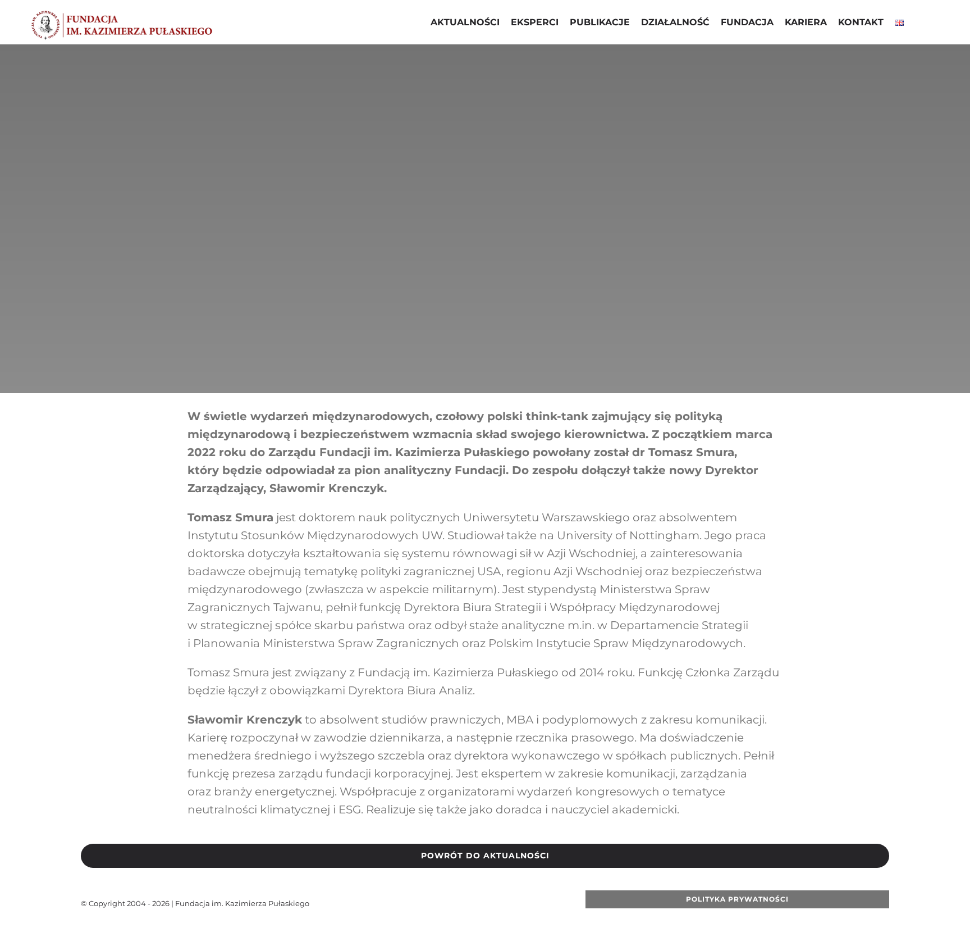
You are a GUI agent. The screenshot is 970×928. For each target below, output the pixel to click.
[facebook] (420, 903)
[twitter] (438, 903)
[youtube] (456, 903)
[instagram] (474, 903)
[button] (918, 24)
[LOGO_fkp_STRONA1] (121, 13)
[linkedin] (492, 903)
